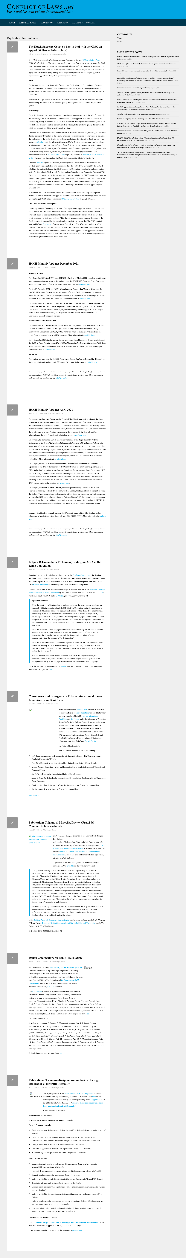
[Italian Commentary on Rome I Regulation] (12, 958)
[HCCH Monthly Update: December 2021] (12, 263)
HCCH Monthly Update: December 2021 (54, 263)
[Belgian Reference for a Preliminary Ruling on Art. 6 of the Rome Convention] (12, 562)
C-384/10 (59, 595)
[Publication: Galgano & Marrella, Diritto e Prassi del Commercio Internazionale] (12, 822)
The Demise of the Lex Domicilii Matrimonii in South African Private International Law (146, 64)
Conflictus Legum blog (81, 575)
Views (46, 54)
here (50, 669)
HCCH (54, 267)
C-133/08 (99, 592)
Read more (33, 795)
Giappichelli (95, 1099)
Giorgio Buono (54, 569)
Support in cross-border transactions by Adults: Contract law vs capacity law (143, 71)
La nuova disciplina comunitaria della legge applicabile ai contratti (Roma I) (66, 1222)
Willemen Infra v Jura (90, 60)
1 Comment (44, 413)
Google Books (90, 741)
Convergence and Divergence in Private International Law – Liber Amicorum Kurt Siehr (65, 698)
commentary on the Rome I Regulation (66, 967)
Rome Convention (40, 584)
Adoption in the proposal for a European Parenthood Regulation (139, 114)
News (46, 267)
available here (84, 284)
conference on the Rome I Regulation (79, 1093)
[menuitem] (12, 22)
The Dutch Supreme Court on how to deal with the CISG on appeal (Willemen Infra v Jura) (65, 48)
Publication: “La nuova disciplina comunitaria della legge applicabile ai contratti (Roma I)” (64, 1082)
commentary (37, 991)
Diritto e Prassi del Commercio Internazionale (51, 920)
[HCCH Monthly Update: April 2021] (12, 410)
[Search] (177, 22)
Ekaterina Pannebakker (59, 54)
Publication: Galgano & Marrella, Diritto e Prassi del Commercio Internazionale (61, 824)
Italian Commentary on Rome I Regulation (55, 958)
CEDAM (51, 986)
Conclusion (41, 142)
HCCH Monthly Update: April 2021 (51, 409)
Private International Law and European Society (133, 88)
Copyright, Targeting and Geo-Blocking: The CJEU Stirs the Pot (138, 119)
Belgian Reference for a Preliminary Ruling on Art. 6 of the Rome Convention (65, 564)
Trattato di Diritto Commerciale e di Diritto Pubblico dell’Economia (68, 923)
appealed (40, 162)
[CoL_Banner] (41, 9)
